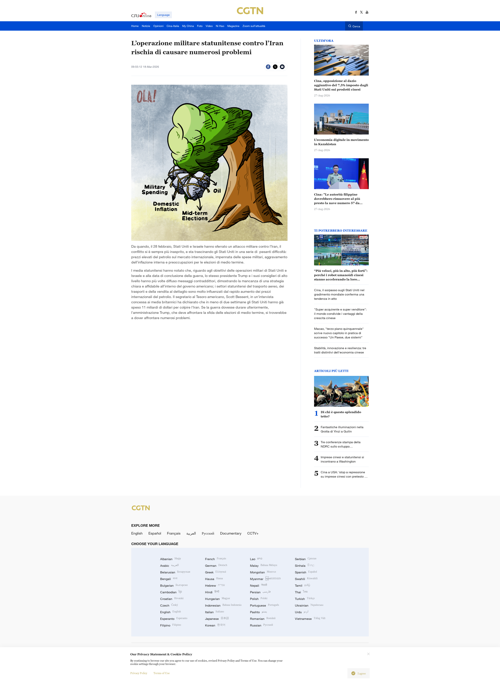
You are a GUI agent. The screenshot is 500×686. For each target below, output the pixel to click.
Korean (215, 625)
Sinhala (304, 566)
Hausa (214, 579)
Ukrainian (309, 605)
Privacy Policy (138, 673)
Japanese (217, 619)
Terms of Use (162, 673)
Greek (215, 572)
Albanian (170, 559)
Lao (256, 559)
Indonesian (223, 605)
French (215, 559)
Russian (261, 625)
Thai (301, 592)
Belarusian (175, 572)
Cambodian (171, 592)
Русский (208, 533)
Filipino (170, 625)
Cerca (356, 26)
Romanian (262, 619)
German (216, 566)
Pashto (258, 612)
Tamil (302, 585)
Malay (263, 566)
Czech (169, 605)
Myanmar (265, 579)
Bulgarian (174, 585)
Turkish (305, 599)
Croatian (172, 599)
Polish (258, 599)
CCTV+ (253, 533)
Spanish (306, 572)
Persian (260, 592)
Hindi (212, 592)
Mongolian (263, 572)
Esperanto (173, 619)
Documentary (230, 533)
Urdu (301, 612)
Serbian (305, 559)
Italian (214, 612)
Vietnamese (310, 619)
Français (173, 533)
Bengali (168, 579)
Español (154, 533)
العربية (191, 533)
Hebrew (215, 585)
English (137, 533)
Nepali (258, 585)
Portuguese (264, 605)
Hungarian (217, 599)
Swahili (306, 579)
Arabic (169, 566)
